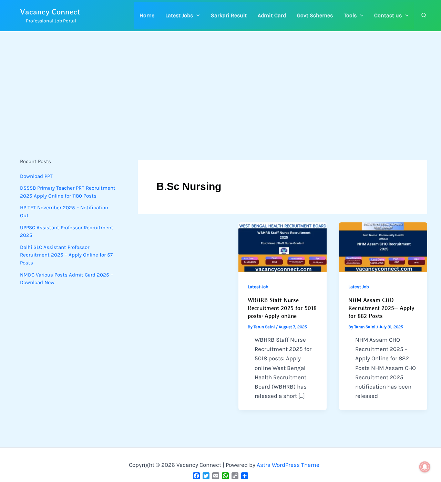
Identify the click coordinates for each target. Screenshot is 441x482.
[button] (182, 15)
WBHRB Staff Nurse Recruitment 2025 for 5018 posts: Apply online (282, 308)
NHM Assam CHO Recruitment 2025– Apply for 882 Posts (381, 308)
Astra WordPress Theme (288, 464)
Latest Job (258, 286)
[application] (196, 15)
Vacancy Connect (50, 11)
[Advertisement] (220, 83)
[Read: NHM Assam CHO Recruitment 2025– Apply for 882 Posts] (383, 247)
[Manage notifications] (424, 466)
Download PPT (36, 176)
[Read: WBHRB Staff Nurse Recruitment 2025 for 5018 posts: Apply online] (282, 247)
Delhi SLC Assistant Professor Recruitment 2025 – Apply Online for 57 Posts (66, 255)
